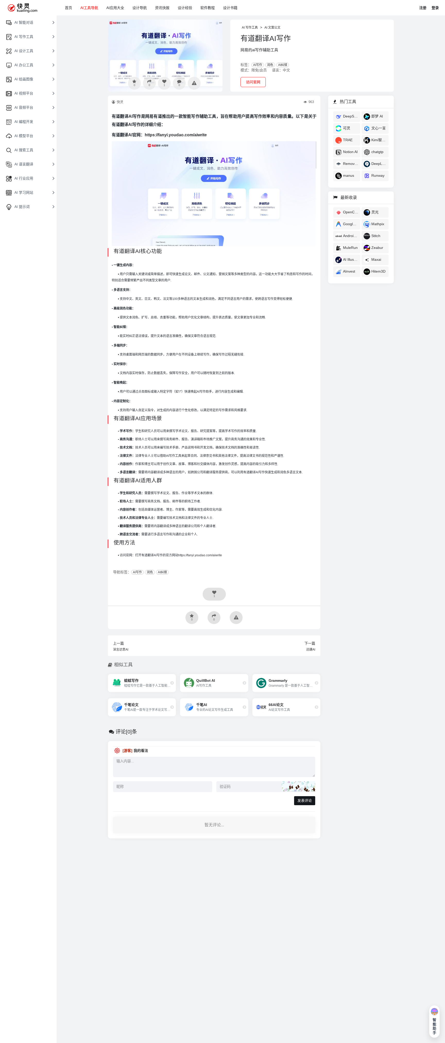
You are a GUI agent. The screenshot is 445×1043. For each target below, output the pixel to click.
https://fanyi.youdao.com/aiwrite (176, 135)
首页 (68, 8)
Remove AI (350, 164)
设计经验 (185, 8)
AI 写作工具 (250, 27)
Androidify (350, 236)
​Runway (377, 175)
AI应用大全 (115, 8)
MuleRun (350, 248)
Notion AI (350, 152)
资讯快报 (162, 8)
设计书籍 (230, 8)
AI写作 (257, 65)
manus (348, 175)
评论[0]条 (126, 732)
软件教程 (207, 8)
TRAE (348, 140)
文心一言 (378, 128)
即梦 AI (377, 116)
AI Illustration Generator (350, 259)
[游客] (127, 750)
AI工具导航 (89, 8)
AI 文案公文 (272, 27)
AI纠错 (282, 65)
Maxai (376, 259)
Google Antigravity (350, 224)
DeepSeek (350, 116)
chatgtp (377, 152)
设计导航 (139, 8)
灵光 (375, 212)
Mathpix (377, 224)
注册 (422, 8)
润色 (270, 65)
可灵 (346, 128)
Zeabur (377, 248)
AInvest (349, 271)
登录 (435, 8)
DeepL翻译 (379, 164)
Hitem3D (378, 271)
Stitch (375, 236)
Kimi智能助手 (379, 140)
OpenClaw (350, 212)
